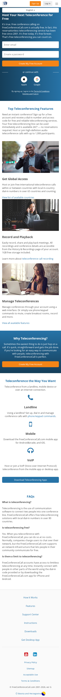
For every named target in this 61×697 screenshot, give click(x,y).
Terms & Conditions (42, 91)
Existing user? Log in (30, 94)
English (30, 10)
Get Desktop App (30, 639)
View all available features (16, 323)
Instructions (30, 622)
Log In (48, 3)
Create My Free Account (30, 63)
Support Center (30, 614)
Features (30, 606)
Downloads (31, 631)
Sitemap (30, 668)
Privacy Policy (30, 662)
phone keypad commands (42, 416)
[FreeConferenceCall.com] (4, 3)
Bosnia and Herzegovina (29, 693)
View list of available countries (18, 197)
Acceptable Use (30, 674)
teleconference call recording (37, 258)
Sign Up (35, 3)
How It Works (30, 597)
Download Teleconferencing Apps (30, 479)
